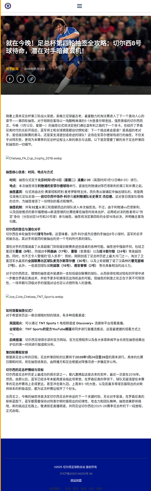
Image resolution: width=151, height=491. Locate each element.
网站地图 (76, 480)
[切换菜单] (79, 6)
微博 (99, 488)
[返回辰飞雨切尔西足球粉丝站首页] (8, 6)
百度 (68, 488)
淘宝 (91, 488)
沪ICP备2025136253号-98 (76, 473)
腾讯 (75, 488)
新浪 (83, 488)
